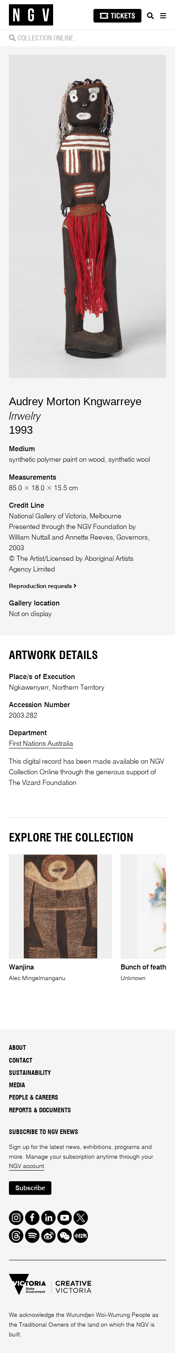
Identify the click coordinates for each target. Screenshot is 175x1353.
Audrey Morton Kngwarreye (75, 401)
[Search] (150, 15)
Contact (20, 1061)
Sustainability (30, 1073)
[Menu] (162, 15)
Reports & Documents (40, 1111)
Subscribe (30, 1188)
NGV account (26, 1166)
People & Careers (33, 1098)
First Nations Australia (41, 744)
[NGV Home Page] (31, 15)
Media (17, 1086)
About (17, 1048)
